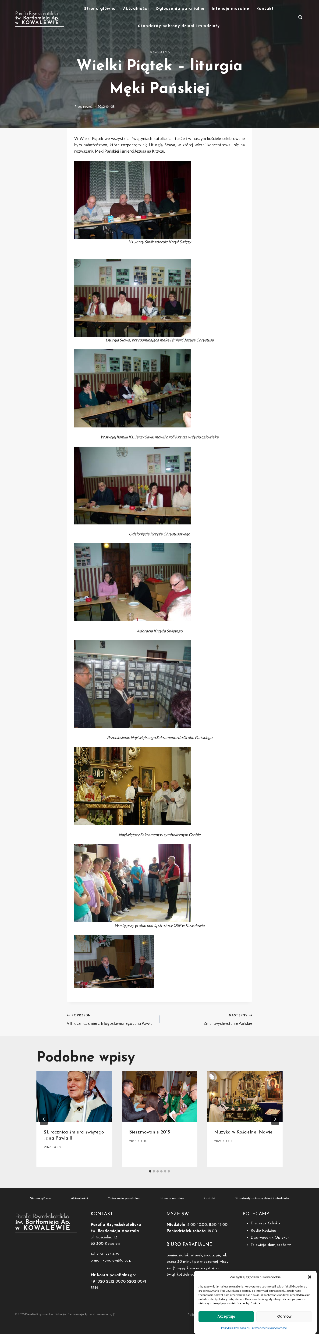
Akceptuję (226, 1316)
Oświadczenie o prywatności (269, 1328)
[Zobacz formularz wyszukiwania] (300, 17)
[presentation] (74, 1096)
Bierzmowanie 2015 (149, 1132)
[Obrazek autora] (70, 107)
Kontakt (265, 8)
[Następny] (275, 1119)
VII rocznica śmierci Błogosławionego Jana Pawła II (111, 1019)
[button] (309, 1277)
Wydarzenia (159, 51)
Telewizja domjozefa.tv (271, 1245)
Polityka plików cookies (235, 1328)
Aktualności (136, 8)
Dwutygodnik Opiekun (270, 1238)
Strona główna (100, 8)
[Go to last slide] (44, 1119)
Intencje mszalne (230, 8)
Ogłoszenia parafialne (180, 8)
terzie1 (88, 106)
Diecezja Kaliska (265, 1223)
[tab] (150, 1171)
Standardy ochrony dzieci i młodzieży (179, 25)
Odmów (284, 1316)
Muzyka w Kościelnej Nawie (243, 1132)
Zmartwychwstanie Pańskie (228, 1019)
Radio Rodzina (263, 1231)
